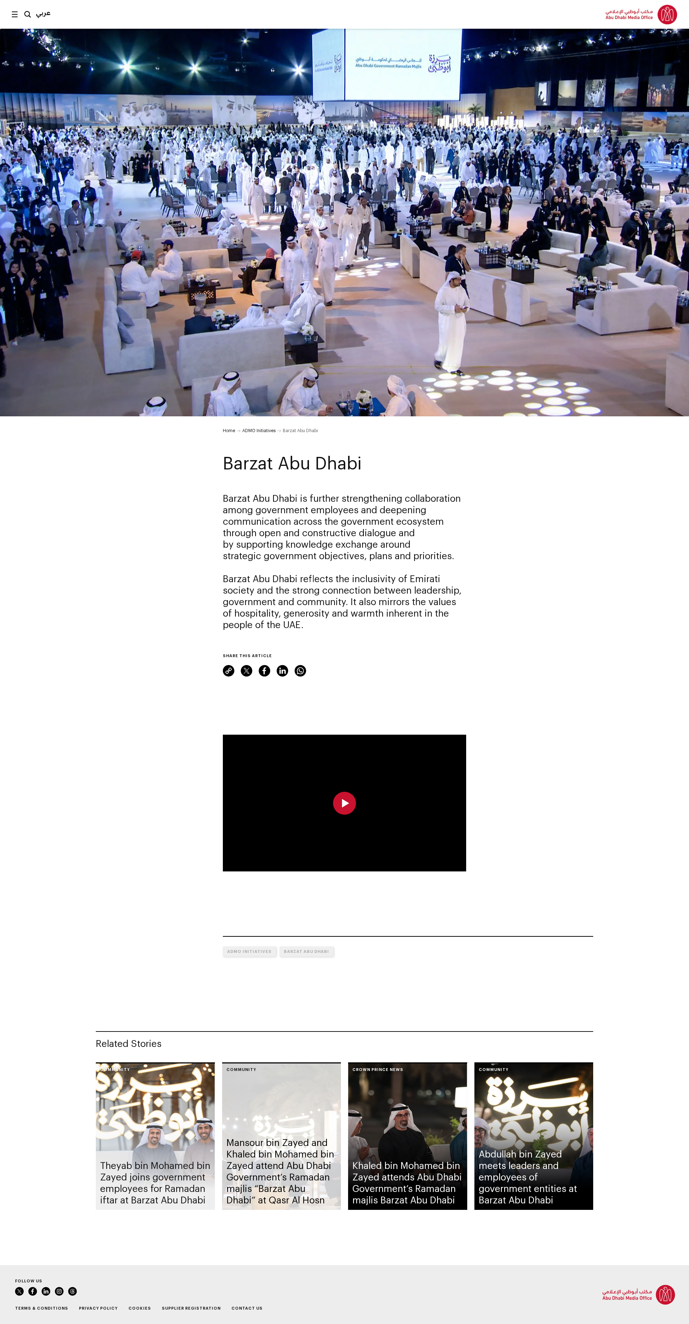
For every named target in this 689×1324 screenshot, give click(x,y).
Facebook (264, 671)
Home (229, 430)
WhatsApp (300, 671)
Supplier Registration (191, 1308)
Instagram (59, 1291)
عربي (43, 13)
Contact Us (247, 1308)
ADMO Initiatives (259, 430)
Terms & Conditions (41, 1308)
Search (27, 14)
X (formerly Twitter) (246, 671)
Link (228, 671)
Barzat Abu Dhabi (306, 951)
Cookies (139, 1308)
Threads (72, 1291)
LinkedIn (282, 671)
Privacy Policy (98, 1308)
